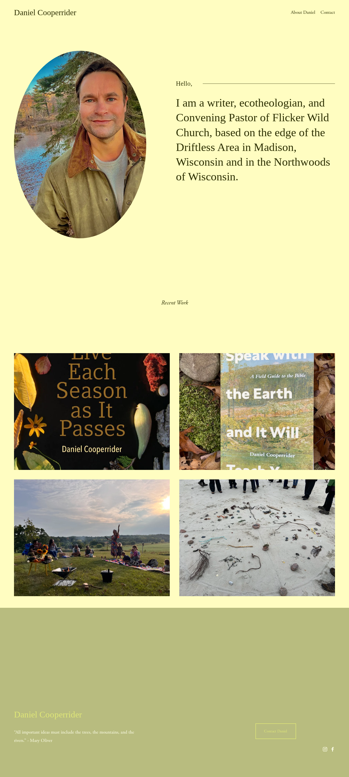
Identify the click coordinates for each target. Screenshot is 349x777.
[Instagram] (325, 749)
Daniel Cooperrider (45, 12)
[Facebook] (332, 749)
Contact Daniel (275, 731)
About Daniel (303, 12)
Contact (328, 12)
